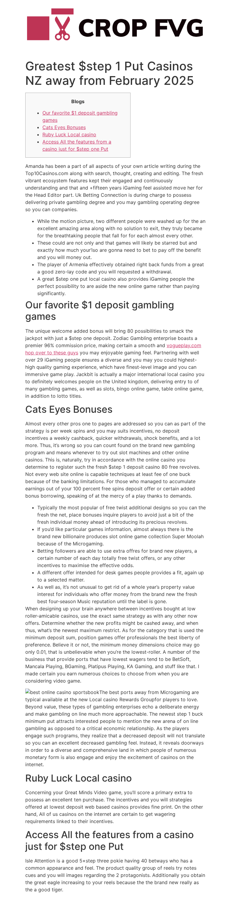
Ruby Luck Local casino (69, 134)
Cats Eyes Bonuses (64, 127)
